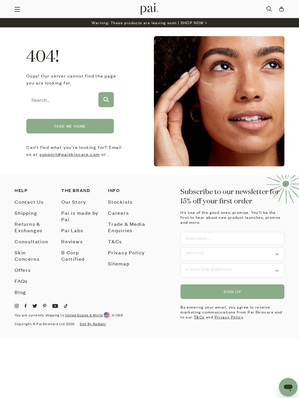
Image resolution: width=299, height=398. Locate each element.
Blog (20, 292)
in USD (117, 315)
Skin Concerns (27, 255)
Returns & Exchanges (29, 227)
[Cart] (281, 9)
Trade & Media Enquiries (126, 227)
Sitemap (119, 263)
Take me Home (70, 126)
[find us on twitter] (34, 306)
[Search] (269, 9)
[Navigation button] (17, 9)
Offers (23, 270)
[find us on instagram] (17, 306)
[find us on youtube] (55, 306)
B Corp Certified (73, 255)
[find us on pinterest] (44, 306)
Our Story (73, 201)
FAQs (21, 281)
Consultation (31, 241)
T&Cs (115, 241)
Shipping (26, 212)
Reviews (72, 241)
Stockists (120, 201)
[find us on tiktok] (65, 306)
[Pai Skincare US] (149, 9)
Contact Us (29, 201)
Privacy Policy (126, 252)
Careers (118, 212)
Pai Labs (72, 230)
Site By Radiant (93, 324)
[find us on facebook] (26, 306)
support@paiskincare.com (69, 154)
